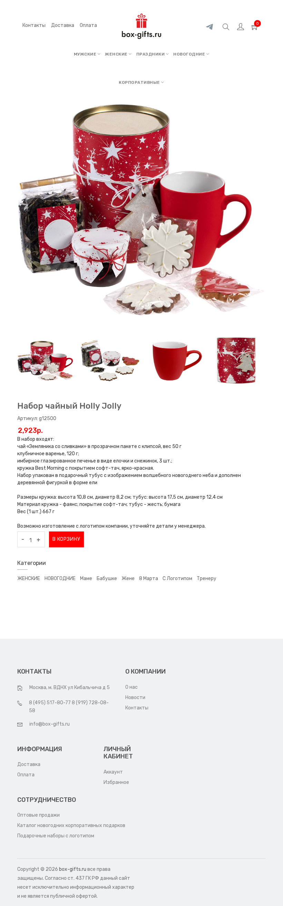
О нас (131, 687)
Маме (86, 578)
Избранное (116, 782)
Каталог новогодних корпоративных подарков (71, 825)
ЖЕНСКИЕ (117, 54)
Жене (128, 578)
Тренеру (206, 578)
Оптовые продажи (38, 815)
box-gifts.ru (72, 869)
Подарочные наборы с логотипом (55, 836)
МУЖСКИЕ (86, 54)
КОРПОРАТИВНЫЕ (140, 82)
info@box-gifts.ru (49, 724)
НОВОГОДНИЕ (189, 54)
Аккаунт (113, 772)
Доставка (28, 764)
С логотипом (177, 578)
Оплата (26, 775)
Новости (135, 697)
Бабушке (107, 578)
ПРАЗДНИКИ (151, 54)
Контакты (34, 25)
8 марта (148, 578)
